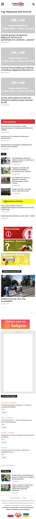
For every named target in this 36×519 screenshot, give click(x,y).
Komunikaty (9, 121)
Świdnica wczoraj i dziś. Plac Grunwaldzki (13, 300)
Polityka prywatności (15, 498)
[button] (33, 4)
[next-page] (4, 308)
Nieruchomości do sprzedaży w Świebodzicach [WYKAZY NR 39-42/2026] (16, 145)
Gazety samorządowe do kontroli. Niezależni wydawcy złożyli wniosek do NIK (17, 100)
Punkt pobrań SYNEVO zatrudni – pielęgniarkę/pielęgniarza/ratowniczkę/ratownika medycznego (17, 207)
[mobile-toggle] (2, 4)
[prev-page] (2, 308)
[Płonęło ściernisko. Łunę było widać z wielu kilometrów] (6, 191)
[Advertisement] (18, 363)
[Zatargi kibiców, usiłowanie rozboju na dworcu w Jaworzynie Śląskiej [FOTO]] (6, 160)
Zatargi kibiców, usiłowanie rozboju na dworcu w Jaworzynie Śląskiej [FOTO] (23, 160)
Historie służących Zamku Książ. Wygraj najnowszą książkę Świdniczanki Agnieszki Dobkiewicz (22, 487)
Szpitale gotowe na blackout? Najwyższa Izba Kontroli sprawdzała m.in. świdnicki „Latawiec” (18, 37)
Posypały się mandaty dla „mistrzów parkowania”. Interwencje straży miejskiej (21, 169)
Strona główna (4, 8)
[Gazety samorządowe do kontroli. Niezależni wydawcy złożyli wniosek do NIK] (18, 87)
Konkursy (5, 471)
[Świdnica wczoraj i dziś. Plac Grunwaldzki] (18, 286)
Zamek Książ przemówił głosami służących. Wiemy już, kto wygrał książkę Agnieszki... (23, 477)
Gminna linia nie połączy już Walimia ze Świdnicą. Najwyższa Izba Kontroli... (17, 68)
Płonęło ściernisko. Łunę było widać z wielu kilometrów (21, 190)
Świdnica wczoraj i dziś (11, 271)
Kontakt (24, 498)
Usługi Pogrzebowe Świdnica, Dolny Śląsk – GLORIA (18, 216)
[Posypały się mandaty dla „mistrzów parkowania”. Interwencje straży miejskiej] (6, 170)
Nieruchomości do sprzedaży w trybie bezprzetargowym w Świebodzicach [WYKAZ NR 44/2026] (17, 128)
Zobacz (4, 412)
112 (3, 154)
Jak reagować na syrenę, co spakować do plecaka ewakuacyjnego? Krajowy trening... (21, 180)
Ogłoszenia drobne (13, 201)
